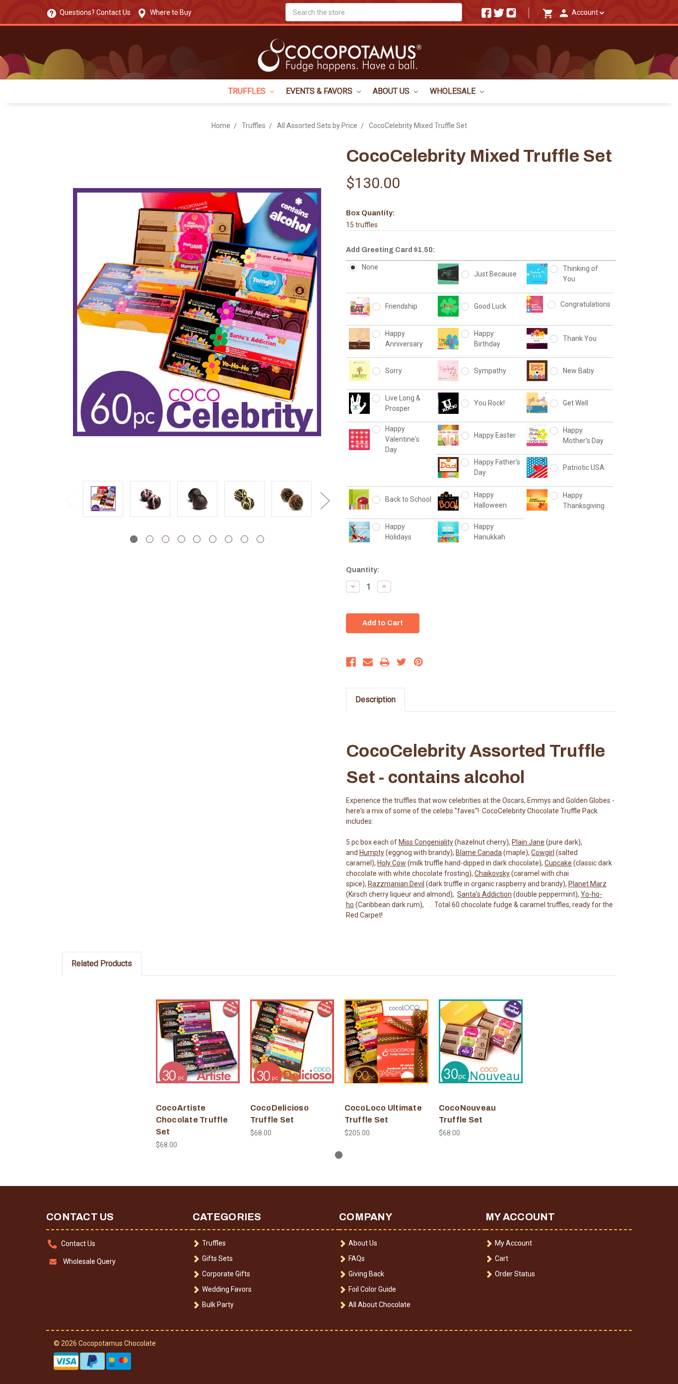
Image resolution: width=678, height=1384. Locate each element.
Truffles (248, 91)
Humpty (371, 853)
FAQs (356, 1258)
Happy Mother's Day (583, 435)
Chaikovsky (492, 873)
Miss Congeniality (426, 842)
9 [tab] (260, 539)
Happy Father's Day (497, 467)
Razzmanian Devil (396, 884)
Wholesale (453, 91)
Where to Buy (169, 12)
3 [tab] (165, 539)
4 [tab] (181, 539)
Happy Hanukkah (489, 532)
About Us (392, 91)
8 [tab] (244, 539)
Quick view (198, 1032)
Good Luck (490, 306)
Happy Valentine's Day (402, 439)
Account (584, 12)
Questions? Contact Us (94, 12)
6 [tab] (212, 539)
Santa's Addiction (484, 894)
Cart (501, 1258)
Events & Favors (320, 91)
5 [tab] (197, 539)
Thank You (580, 338)
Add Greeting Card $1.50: (390, 250)
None (370, 267)
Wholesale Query (89, 1261)
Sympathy (490, 371)
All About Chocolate (379, 1305)
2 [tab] (149, 539)
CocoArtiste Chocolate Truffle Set (192, 1120)
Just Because (495, 274)
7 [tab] (228, 539)
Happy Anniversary (404, 339)
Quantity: (362, 570)
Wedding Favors (227, 1289)
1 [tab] (133, 539)
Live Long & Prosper (402, 403)
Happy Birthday (487, 339)
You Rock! (489, 403)
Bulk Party (218, 1305)
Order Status (515, 1274)
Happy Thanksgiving (584, 500)
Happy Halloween (490, 500)
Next (325, 500)
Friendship (401, 306)
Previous (69, 500)
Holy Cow (391, 863)
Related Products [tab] (101, 963)
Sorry (393, 371)
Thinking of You (580, 273)
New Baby (578, 371)
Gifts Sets (217, 1258)
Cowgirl (542, 853)
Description (375, 699)
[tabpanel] (103, 500)
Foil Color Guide (372, 1289)
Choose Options (197, 1050)
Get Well (575, 403)
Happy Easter (495, 435)
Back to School (408, 499)
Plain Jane (528, 842)
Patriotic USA (584, 467)
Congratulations (585, 304)
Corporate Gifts (226, 1274)
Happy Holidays (398, 532)
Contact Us (78, 1244)
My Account (513, 1243)
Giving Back (366, 1274)
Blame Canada (479, 853)
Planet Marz (587, 884)
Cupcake (558, 863)
